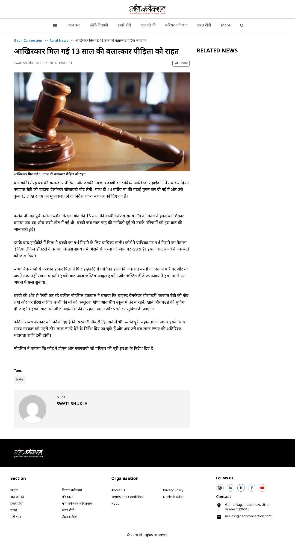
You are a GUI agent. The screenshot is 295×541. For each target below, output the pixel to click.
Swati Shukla (23, 63)
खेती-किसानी (99, 25)
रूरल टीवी (204, 25)
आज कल (73, 25)
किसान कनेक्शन (72, 490)
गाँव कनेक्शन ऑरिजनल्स (77, 504)
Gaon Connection (28, 41)
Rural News (59, 41)
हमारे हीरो (124, 25)
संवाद (13, 510)
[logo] (147, 9)
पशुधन (14, 490)
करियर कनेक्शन (176, 25)
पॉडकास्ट (67, 497)
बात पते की (148, 25)
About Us (118, 490)
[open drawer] (55, 25)
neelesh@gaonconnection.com (248, 516)
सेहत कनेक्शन (70, 517)
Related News (217, 51)
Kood (115, 504)
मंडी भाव (15, 517)
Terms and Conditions (127, 497)
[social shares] (220, 488)
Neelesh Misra (173, 497)
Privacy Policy (173, 490)
